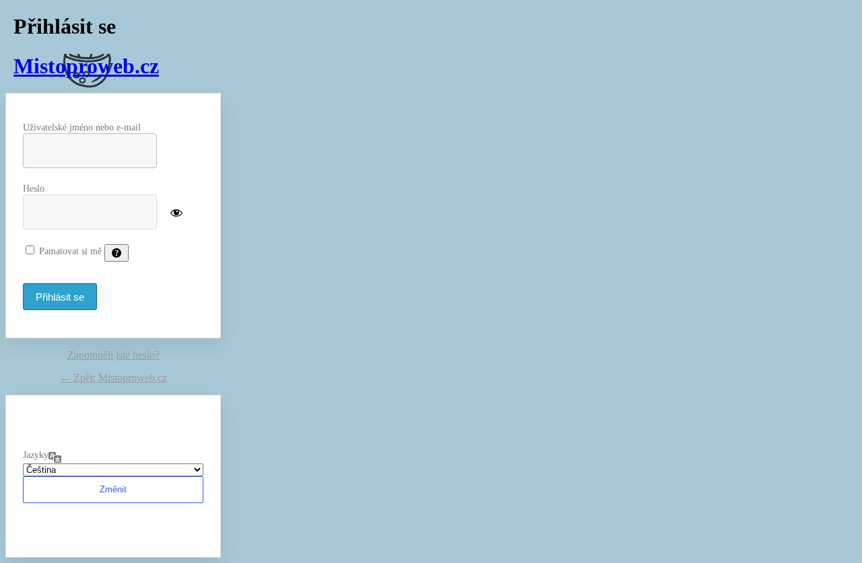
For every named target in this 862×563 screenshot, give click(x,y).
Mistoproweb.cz (86, 66)
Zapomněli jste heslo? (113, 355)
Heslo (33, 189)
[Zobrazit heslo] (176, 211)
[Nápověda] (116, 253)
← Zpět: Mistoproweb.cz (113, 377)
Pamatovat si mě (70, 251)
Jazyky (35, 455)
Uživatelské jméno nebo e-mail (82, 127)
